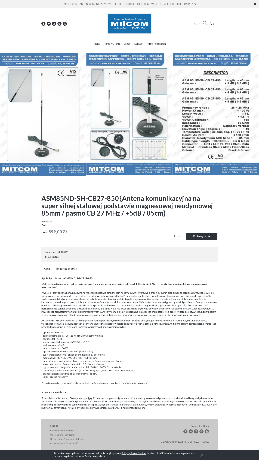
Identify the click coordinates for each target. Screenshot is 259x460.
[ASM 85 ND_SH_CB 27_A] (43, 114)
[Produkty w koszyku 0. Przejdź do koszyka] (213, 25)
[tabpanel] (129, 343)
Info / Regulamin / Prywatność (64, 443)
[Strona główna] (129, 23)
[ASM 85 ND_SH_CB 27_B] (129, 113)
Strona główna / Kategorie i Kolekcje (67, 439)
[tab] (47, 269)
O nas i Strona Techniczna (62, 434)
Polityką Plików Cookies (134, 453)
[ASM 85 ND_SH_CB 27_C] (216, 113)
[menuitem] (96, 43)
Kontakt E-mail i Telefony (61, 430)
